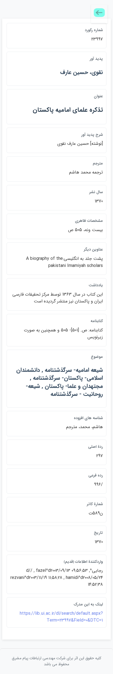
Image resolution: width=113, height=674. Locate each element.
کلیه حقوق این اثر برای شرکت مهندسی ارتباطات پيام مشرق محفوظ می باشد (56, 661)
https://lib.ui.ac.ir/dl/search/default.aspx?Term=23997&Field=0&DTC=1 (61, 617)
